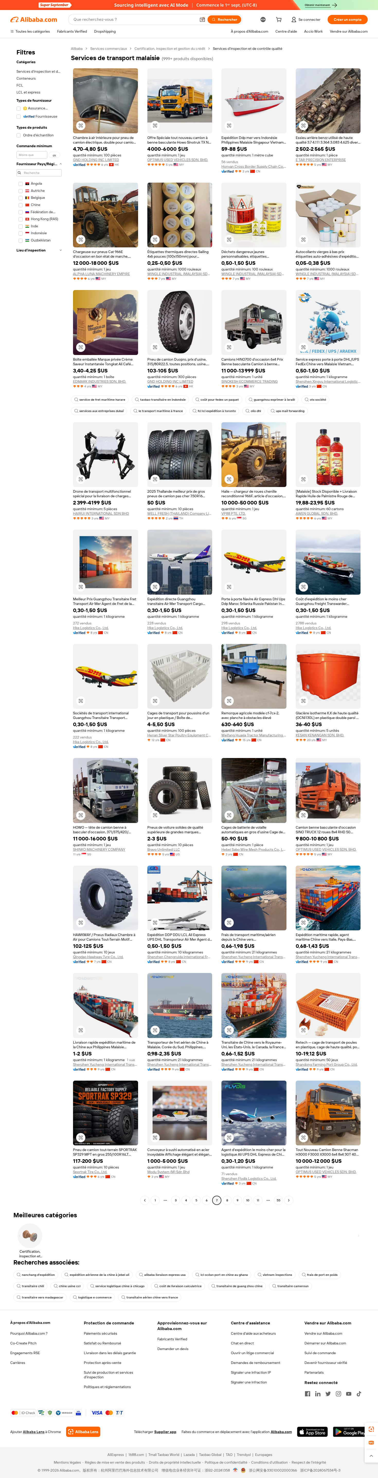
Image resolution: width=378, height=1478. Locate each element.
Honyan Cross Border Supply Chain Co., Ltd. (253, 166)
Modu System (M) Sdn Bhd (168, 1172)
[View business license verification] (235, 1470)
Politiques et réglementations (107, 1387)
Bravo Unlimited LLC (163, 849)
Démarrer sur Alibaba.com (325, 1343)
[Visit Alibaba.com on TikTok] (359, 1394)
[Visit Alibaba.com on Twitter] (328, 1394)
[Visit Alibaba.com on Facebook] (307, 1394)
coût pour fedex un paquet (220, 399)
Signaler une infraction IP (251, 1372)
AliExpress (115, 1455)
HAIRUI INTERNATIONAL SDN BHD (101, 513)
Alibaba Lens (33, 1432)
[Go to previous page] (144, 1200)
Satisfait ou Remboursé (102, 1343)
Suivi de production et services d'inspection (108, 1374)
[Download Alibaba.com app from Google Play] (350, 1432)
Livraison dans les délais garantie (110, 1353)
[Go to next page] (288, 1200)
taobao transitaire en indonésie (163, 399)
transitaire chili (33, 1286)
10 (247, 1200)
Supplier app (165, 1432)
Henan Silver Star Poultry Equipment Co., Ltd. (179, 735)
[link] (371, 1429)
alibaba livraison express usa (165, 1275)
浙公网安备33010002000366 (273, 1470)
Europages (263, 1455)
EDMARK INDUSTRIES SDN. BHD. (99, 381)
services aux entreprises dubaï (101, 411)
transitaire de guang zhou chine (240, 1286)
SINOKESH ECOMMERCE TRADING (249, 381)
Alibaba (77, 48)
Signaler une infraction (249, 1382)
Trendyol (244, 1455)
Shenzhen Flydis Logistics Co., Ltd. (248, 1178)
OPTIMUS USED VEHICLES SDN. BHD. (177, 160)
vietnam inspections (277, 1275)
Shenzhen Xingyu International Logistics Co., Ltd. (328, 381)
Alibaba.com (281, 1432)
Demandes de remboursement (255, 1363)
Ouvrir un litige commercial (252, 1353)
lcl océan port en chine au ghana (224, 1275)
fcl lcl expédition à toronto (217, 411)
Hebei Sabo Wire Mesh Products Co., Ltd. (253, 849)
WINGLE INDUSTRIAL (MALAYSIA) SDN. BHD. (179, 274)
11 (258, 1200)
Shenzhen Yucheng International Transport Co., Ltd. (253, 957)
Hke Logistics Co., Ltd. (91, 628)
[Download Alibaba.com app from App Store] (312, 1432)
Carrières (17, 1363)
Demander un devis (172, 1349)
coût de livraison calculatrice (180, 1286)
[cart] (280, 20)
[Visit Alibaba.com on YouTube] (349, 1394)
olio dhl (256, 411)
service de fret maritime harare (102, 399)
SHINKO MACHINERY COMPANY (99, 849)
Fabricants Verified (172, 1339)
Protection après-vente (102, 1363)
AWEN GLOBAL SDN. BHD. (317, 513)
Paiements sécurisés (100, 1333)
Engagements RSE (25, 1353)
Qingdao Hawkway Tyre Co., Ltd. (98, 957)
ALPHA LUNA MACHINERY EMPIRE (101, 274)
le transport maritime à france (161, 411)
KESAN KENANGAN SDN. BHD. (320, 735)
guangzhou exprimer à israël (274, 399)
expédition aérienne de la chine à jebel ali (99, 1275)
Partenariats (314, 1372)
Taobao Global (210, 1455)
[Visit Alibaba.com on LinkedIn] (318, 1394)
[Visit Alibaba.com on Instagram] (338, 1394)
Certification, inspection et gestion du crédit (169, 48)
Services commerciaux (108, 48)
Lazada (189, 1455)
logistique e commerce (95, 1297)
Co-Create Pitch (23, 1343)
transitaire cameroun (293, 1286)
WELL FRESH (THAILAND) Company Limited (179, 513)
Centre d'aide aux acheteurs (253, 1333)
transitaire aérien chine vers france (152, 1297)
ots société (318, 399)
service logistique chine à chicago (120, 1286)
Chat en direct (242, 1343)
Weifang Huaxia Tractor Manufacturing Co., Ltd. (253, 735)
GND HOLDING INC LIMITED (96, 160)
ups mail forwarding (290, 411)
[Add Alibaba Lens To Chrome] (83, 1432)
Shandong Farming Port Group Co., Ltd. (326, 1064)
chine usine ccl (69, 1286)
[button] (202, 19)
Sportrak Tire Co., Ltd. (90, 1172)
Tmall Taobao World (163, 1455)
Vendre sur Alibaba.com (323, 1333)
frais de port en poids (322, 1275)
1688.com (136, 1455)
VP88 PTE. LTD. (233, 513)
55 (278, 1200)
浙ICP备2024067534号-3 (320, 1470)
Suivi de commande (320, 1353)
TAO (229, 1455)
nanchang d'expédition (38, 1275)
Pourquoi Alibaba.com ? (29, 1333)
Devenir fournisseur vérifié (325, 1363)
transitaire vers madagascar (42, 1297)
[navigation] (39, 625)
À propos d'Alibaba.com (30, 1323)
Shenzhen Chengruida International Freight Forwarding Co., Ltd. (179, 957)
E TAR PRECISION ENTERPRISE (321, 160)
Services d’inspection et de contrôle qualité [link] (247, 48)
